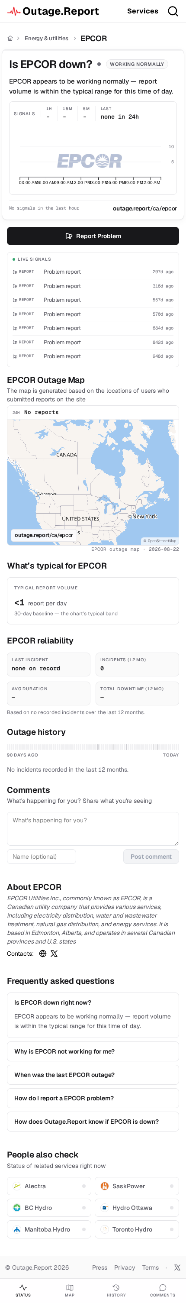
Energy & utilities (46, 38)
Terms (150, 1267)
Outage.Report (60, 11)
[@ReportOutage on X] (177, 1267)
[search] (173, 11)
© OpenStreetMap (160, 540)
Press (99, 1267)
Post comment (151, 856)
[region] (93, 482)
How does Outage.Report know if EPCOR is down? (86, 1121)
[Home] (10, 38)
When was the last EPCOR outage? (64, 1075)
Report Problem (98, 236)
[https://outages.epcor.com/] (43, 953)
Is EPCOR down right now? (52, 1002)
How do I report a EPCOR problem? (64, 1098)
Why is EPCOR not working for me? (64, 1051)
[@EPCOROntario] (54, 953)
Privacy (124, 1267)
